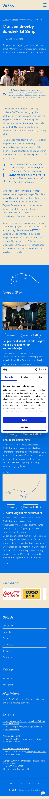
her (27, 703)
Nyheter (15, 20)
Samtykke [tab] (9, 377)
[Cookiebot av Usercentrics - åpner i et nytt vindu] (35, 370)
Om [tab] (40, 377)
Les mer (6, 472)
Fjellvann (22, 784)
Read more (36, 558)
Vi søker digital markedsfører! (16, 748)
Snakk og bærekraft (11, 736)
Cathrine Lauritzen (35, 518)
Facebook (7, 679)
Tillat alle (24, 420)
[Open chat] (43, 792)
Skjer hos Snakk (30, 335)
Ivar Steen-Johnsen (31, 353)
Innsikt (13, 769)
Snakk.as (6, 20)
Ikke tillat (24, 427)
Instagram (8, 685)
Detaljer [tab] (24, 377)
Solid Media (36, 784)
